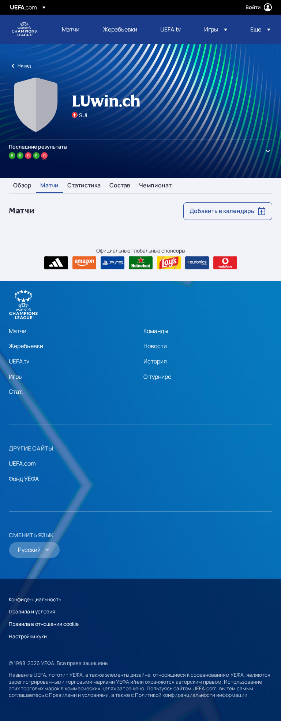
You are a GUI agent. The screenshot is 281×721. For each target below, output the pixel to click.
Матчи (49, 185)
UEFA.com (22, 463)
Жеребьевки (26, 346)
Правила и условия (32, 611)
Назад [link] (24, 66)
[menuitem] (73, 29)
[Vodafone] (225, 262)
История (155, 361)
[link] (70, 29)
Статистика (84, 185)
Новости (155, 346)
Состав (119, 185)
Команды (155, 331)
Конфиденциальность (35, 599)
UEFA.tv (19, 361)
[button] (215, 29)
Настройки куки (28, 636)
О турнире (157, 377)
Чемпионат (155, 185)
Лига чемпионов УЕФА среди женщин (24, 29)
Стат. (16, 392)
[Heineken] (141, 262)
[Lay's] (169, 262)
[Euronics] (197, 262)
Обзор (22, 185)
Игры (16, 377)
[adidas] (56, 262)
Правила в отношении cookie (44, 623)
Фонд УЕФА (24, 479)
